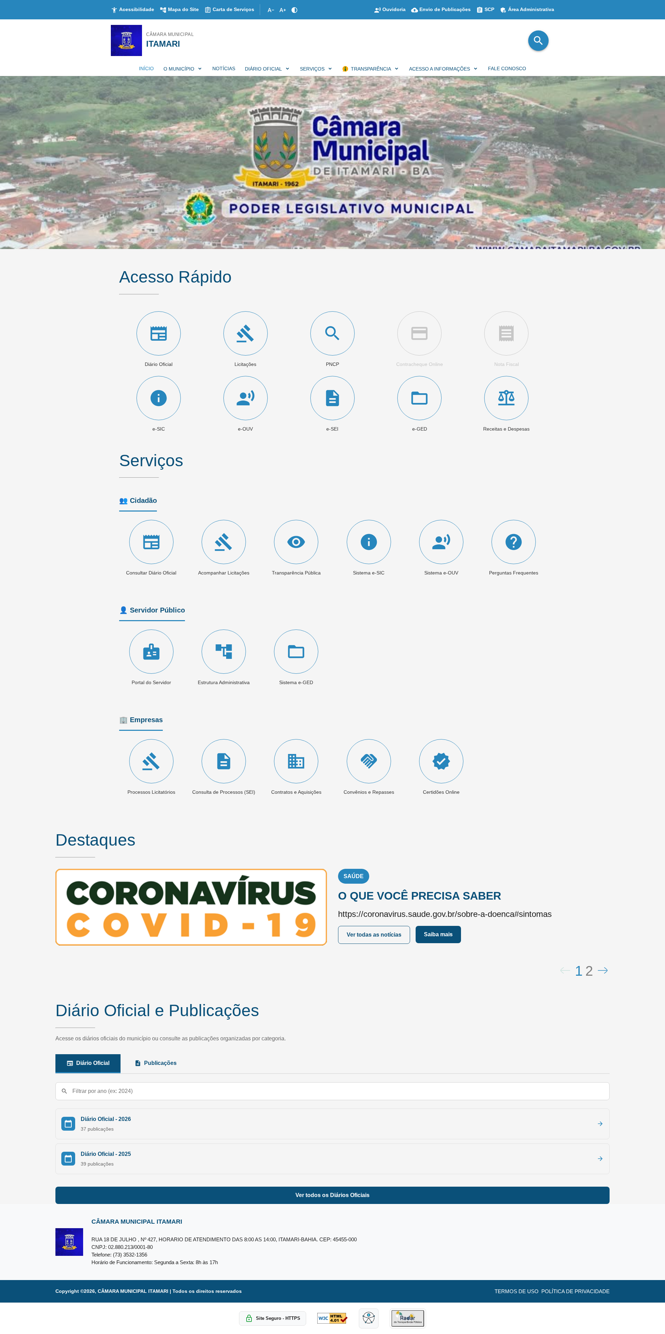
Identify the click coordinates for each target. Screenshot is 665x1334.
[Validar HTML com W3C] (332, 1318)
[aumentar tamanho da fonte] (282, 9)
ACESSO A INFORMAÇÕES (439, 69)
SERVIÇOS (312, 69)
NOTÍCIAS (223, 68)
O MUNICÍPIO (178, 69)
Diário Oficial (92, 1063)
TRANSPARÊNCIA (371, 69)
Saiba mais (438, 934)
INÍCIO (146, 68)
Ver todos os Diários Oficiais (332, 1195)
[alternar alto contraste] (294, 9)
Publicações (160, 1063)
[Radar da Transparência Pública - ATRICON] (408, 1318)
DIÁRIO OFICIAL (263, 69)
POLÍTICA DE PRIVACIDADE (575, 1291)
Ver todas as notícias (374, 935)
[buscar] (538, 40)
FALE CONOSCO (507, 68)
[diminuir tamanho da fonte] (271, 9)
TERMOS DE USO (517, 1291)
